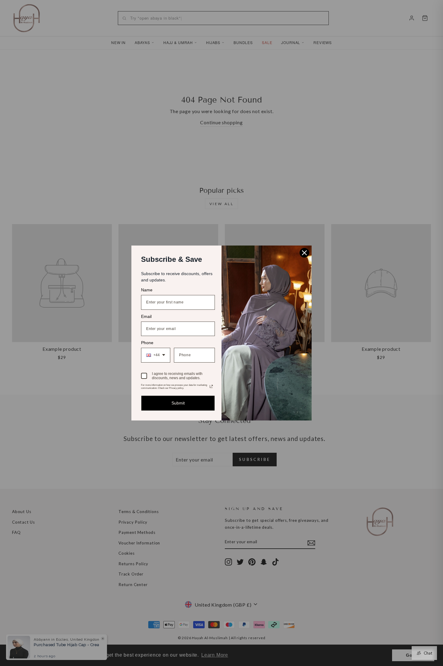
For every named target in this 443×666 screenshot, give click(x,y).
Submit (178, 403)
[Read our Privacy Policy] (211, 386)
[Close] (304, 253)
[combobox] (155, 355)
